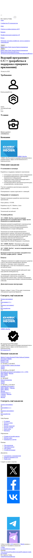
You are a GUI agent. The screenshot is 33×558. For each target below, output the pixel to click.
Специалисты (10, 52)
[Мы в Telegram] (13, 529)
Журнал (30, 53)
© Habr (3, 547)
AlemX (3, 367)
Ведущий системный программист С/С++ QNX (14, 372)
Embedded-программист (7, 386)
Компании (15, 53)
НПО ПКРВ (4, 373)
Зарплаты (25, 53)
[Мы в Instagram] (13, 516)
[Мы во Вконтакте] (13, 503)
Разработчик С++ (6, 392)
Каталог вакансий (9, 426)
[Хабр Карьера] (7, 17)
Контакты (7, 430)
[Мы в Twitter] (13, 476)
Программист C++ (6, 302)
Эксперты (9, 53)
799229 (22, 544)
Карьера (9, 556)
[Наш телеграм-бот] (13, 542)
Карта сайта (7, 429)
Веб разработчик (5, 308)
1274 (11, 544)
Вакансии (3, 52)
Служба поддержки (9, 450)
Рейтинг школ (8, 438)
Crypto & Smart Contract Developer (10, 365)
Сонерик (3, 394)
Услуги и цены (8, 423)
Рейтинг (20, 53)
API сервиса (7, 448)
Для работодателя (9, 447)
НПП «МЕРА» (5, 388)
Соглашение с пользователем (12, 456)
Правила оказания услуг (11, 457)
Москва (11, 373)
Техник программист (7, 299)
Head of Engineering (6, 380)
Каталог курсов (8, 427)
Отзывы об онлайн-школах (12, 436)
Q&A (5, 556)
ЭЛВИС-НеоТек (22, 156)
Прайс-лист (7, 459)
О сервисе (7, 421)
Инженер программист (7, 305)
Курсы (13, 556)
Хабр (2, 556)
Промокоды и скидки (10, 439)
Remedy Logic (5, 360)
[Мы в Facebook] (13, 489)
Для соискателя (8, 445)
